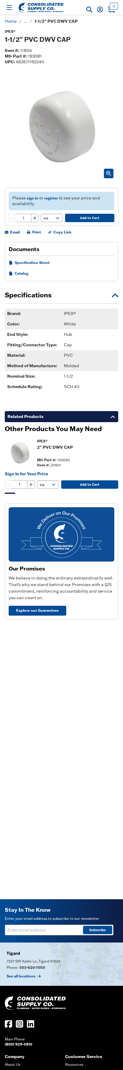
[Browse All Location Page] (61, 964)
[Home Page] (41, 7)
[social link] (8, 1024)
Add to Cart (89, 218)
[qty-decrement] (12, 218)
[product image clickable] (19, 453)
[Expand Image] (108, 173)
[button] (89, 10)
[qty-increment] (34, 218)
